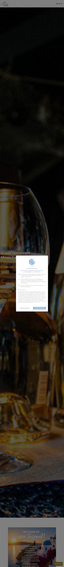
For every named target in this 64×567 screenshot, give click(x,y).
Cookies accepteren (39, 308)
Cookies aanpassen (24, 308)
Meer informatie (37, 302)
